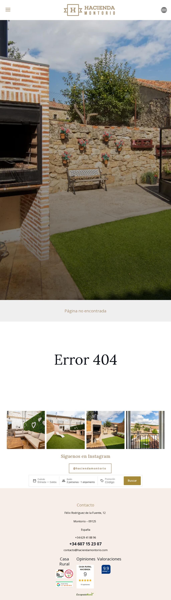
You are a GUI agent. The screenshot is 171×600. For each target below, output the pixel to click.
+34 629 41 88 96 (85, 537)
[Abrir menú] (8, 10)
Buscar (132, 480)
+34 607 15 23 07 (85, 544)
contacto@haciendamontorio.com (86, 550)
